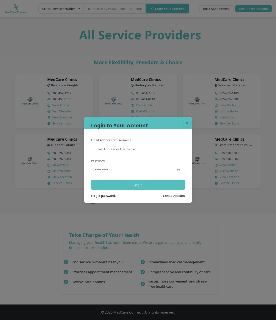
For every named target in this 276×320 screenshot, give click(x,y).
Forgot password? (103, 196)
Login (138, 184)
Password (98, 161)
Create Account (174, 196)
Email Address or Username (111, 140)
